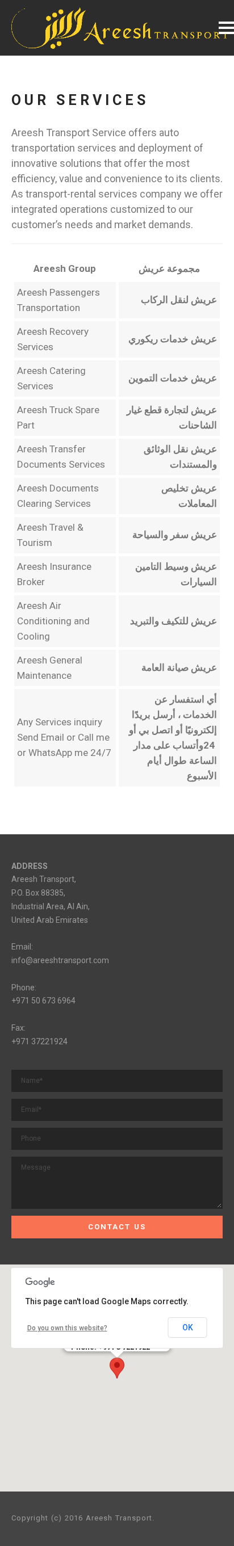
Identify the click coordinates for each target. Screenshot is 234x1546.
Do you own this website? (67, 1328)
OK (187, 1327)
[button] (117, 1368)
